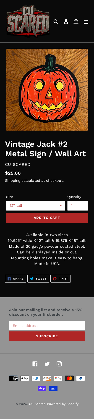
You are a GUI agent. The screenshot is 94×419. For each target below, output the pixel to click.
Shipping (12, 180)
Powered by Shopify (62, 404)
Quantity (74, 197)
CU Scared (37, 404)
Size (9, 197)
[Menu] (86, 21)
